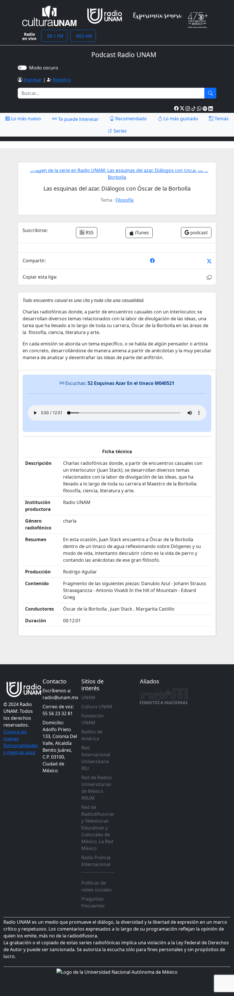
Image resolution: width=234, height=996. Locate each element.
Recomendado (130, 118)
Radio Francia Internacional (95, 860)
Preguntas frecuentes (93, 902)
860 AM (83, 36)
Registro (62, 80)
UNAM (88, 697)
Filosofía (125, 200)
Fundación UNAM (92, 719)
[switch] (22, 67)
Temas (221, 118)
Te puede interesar (78, 119)
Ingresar (32, 80)
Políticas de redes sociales (96, 886)
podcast (198, 232)
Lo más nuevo (25, 118)
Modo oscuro (44, 68)
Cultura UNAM (96, 706)
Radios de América (91, 735)
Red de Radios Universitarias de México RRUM (96, 787)
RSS (89, 232)
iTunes (141, 232)
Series (119, 131)
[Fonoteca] (164, 695)
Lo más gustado (180, 118)
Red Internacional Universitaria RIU (95, 758)
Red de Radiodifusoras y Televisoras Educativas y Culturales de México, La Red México (97, 827)
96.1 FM (54, 36)
